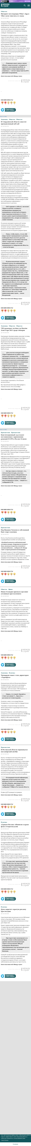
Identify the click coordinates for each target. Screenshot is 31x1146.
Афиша (10, 589)
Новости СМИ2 (3, 116)
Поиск (25, 5)
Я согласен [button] (15, 1144)
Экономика (4, 119)
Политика (12, 673)
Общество (4, 11)
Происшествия (5, 432)
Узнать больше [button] (4, 1140)
